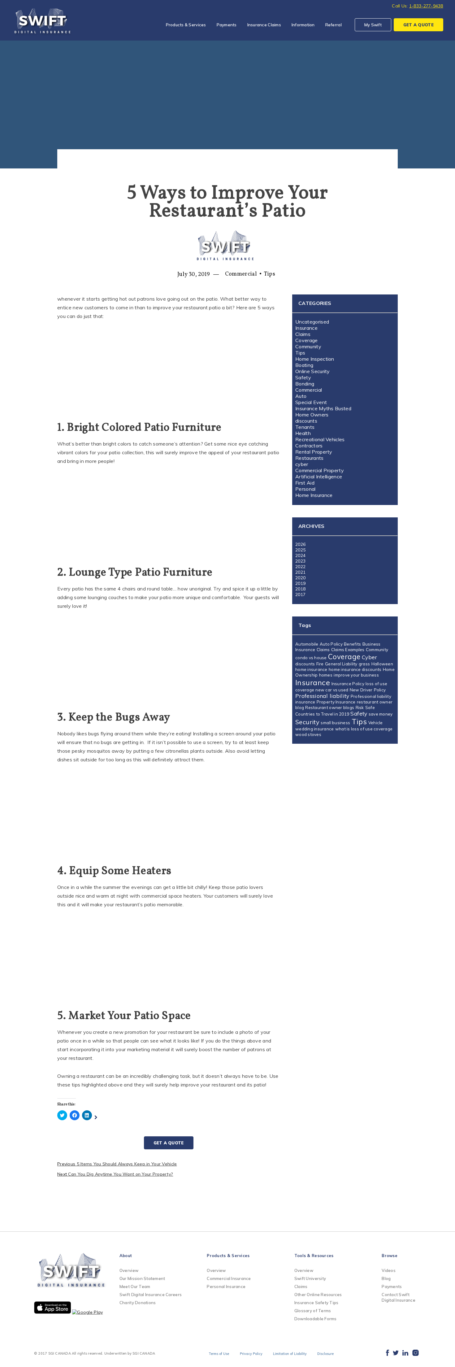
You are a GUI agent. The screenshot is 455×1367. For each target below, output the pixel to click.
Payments (227, 24)
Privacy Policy (251, 1354)
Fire (320, 663)
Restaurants (309, 458)
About (125, 1255)
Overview (128, 1270)
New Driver (361, 689)
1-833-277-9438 (426, 6)
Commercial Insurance (229, 1278)
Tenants (304, 427)
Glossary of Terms (312, 1310)
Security (307, 722)
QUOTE (418, 24)
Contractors (309, 445)
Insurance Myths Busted (323, 408)
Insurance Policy (348, 683)
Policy (380, 689)
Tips (269, 274)
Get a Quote (169, 1142)
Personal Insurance (226, 1286)
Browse (389, 1255)
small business (335, 722)
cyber (301, 464)
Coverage (306, 340)
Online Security (312, 371)
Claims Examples (348, 649)
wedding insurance (314, 728)
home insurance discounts (355, 669)
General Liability (341, 663)
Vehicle (375, 722)
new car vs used (331, 689)
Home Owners (312, 414)
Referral (333, 24)
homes (325, 675)
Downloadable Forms (315, 1318)
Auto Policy (331, 644)
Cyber (369, 657)
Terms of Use (219, 1354)
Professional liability (322, 696)
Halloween (382, 663)
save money (381, 714)
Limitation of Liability (290, 1354)
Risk (360, 707)
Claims (302, 334)
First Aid (304, 483)
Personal (305, 489)
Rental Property (313, 452)
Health (303, 433)
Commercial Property (319, 470)
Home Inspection (314, 359)
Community (308, 346)
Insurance (306, 328)
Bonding (304, 384)
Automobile (306, 644)
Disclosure (325, 1354)
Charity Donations (137, 1302)
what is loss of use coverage (363, 728)
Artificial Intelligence (318, 476)
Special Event (311, 402)
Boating (304, 365)
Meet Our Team (134, 1286)
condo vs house (311, 657)
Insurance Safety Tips (316, 1302)
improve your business (356, 675)
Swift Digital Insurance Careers (150, 1294)
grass (364, 663)
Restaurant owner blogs (329, 707)
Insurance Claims (264, 24)
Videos (389, 1270)
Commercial (241, 274)
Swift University (310, 1278)
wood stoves (308, 734)
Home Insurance (313, 495)
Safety (303, 377)
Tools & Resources (313, 1255)
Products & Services (186, 24)
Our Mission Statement (142, 1278)
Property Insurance (336, 701)
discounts (306, 421)
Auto (300, 396)
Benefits (352, 644)
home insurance (311, 669)
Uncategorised (312, 322)
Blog (386, 1278)
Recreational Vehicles (320, 439)
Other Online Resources (318, 1294)
